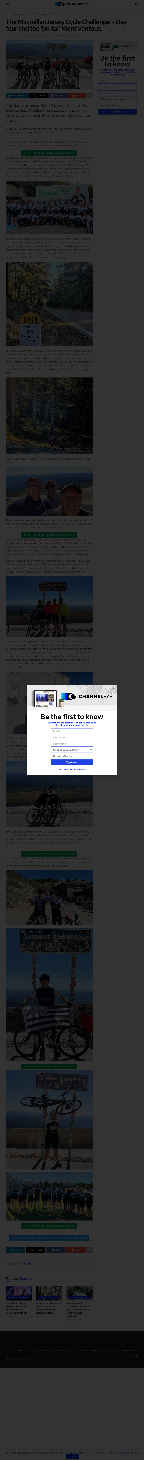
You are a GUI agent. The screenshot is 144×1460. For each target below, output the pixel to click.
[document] (72, 730)
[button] (113, 689)
